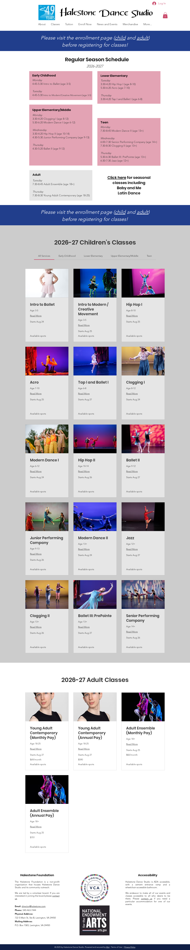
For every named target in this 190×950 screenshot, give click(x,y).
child (120, 38)
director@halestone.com (34, 906)
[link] (44, 255)
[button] (41, 23)
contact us (146, 898)
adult (142, 38)
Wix (107, 947)
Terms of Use (116, 947)
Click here (116, 177)
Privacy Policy (129, 947)
